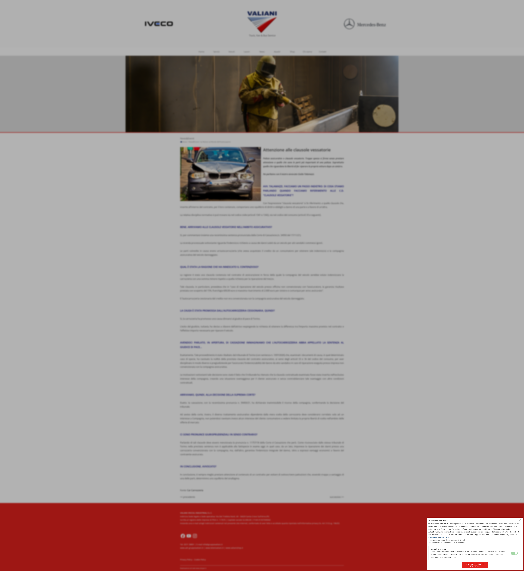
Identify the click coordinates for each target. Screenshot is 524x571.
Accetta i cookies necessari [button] (475, 565)
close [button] (520, 520)
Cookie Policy (433, 537)
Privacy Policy (445, 537)
